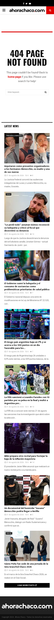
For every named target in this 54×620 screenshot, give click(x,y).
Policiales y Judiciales (14, 135)
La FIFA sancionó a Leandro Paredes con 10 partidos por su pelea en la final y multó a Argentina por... (26, 400)
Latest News (11, 126)
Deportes (9, 366)
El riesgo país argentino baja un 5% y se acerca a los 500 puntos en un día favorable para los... (25, 345)
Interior (9, 533)
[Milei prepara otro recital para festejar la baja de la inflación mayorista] (27, 438)
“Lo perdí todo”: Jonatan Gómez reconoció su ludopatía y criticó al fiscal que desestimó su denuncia (26, 228)
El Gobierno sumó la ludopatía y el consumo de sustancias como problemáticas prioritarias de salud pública (26, 287)
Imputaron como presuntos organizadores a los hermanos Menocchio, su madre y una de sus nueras (27, 169)
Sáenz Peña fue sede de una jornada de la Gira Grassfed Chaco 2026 (26, 565)
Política (9, 425)
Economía (9, 311)
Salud (8, 194)
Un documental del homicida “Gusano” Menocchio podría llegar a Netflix (24, 509)
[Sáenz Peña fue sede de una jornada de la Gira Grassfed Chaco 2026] (27, 546)
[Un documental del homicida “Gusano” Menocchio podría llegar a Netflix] (27, 490)
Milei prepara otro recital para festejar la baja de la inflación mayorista (26, 457)
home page (14, 76)
